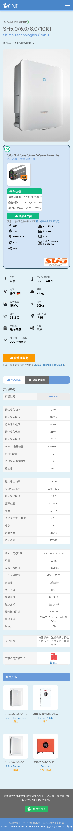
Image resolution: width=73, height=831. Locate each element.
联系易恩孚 (48, 822)
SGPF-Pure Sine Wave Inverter (34, 155)
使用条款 (13, 822)
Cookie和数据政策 (30, 822)
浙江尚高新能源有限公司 (21, 159)
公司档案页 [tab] (38, 380)
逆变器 (7, 43)
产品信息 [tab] (15, 380)
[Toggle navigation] (67, 3)
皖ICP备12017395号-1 (59, 826)
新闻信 (60, 822)
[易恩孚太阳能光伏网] (11, 6)
